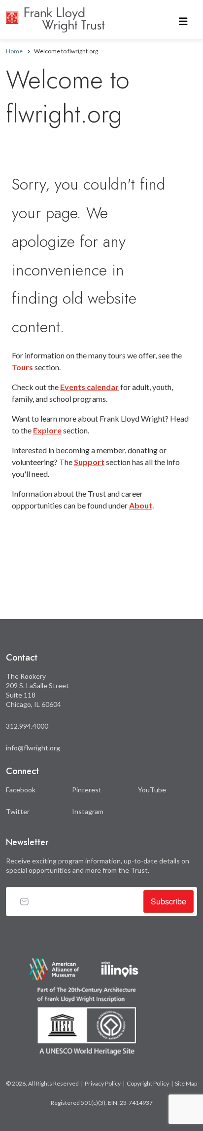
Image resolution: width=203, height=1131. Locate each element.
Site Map (186, 1083)
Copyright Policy (148, 1083)
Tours (22, 367)
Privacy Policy (103, 1083)
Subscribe (168, 901)
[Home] (55, 14)
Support (89, 462)
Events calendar (89, 386)
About (140, 505)
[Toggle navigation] (183, 20)
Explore (47, 430)
